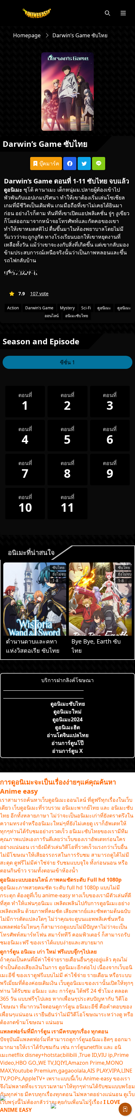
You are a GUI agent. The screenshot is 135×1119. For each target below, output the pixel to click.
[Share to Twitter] (84, 163)
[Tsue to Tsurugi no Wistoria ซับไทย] (34, 599)
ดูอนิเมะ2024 (67, 719)
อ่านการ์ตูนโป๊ (67, 743)
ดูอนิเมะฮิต (67, 727)
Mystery (67, 308)
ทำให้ (66, 197)
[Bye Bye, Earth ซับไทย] (100, 599)
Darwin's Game (39, 308)
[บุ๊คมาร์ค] (125, 1109)
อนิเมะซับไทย (76, 315)
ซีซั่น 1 (67, 362)
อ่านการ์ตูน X (67, 750)
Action (13, 308)
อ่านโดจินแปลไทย (67, 735)
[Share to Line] (98, 163)
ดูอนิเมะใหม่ (67, 711)
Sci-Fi (86, 308)
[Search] (107, 13)
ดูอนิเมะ (13, 189)
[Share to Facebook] (69, 163)
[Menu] (123, 13)
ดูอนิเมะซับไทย (67, 703)
